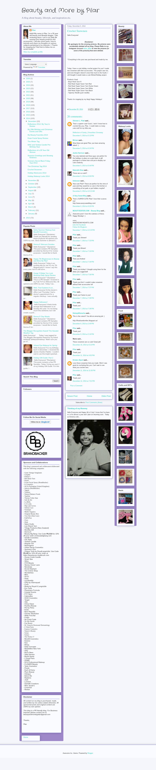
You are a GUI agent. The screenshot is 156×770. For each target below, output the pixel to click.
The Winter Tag (33, 141)
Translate (41, 67)
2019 (28, 102)
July (30, 194)
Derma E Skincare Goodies (44, 244)
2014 (28, 118)
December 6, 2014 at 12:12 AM (84, 191)
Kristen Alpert (78, 360)
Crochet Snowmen (35, 170)
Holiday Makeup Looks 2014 (39, 176)
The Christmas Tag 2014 (37, 166)
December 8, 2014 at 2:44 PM (83, 324)
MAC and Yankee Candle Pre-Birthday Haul (39, 146)
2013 (28, 218)
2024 (28, 85)
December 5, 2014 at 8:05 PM (83, 176)
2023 (28, 88)
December (32, 121)
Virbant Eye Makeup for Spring (45, 345)
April (30, 204)
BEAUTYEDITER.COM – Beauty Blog (86, 211)
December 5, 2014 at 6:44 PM (83, 166)
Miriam (75, 140)
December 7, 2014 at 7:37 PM (83, 287)
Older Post (106, 396)
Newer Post (72, 396)
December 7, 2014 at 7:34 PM (83, 262)
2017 (28, 108)
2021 (28, 95)
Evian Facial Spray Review (38, 138)
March (31, 207)
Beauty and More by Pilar (60, 10)
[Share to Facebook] (96, 109)
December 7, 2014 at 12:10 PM (84, 230)
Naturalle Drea (78, 170)
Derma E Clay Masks (42, 316)
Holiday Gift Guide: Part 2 (43, 358)
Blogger (90, 753)
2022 (28, 92)
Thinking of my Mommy (77, 408)
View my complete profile (33, 52)
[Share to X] (94, 109)
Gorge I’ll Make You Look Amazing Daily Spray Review (45, 274)
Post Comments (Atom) (94, 402)
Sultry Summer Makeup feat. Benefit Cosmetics (45, 231)
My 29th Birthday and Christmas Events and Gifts (40, 130)
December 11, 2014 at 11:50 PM (84, 370)
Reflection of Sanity (80, 132)
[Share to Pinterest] (98, 109)
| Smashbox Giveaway (95, 132)
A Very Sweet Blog (80, 196)
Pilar (74, 235)
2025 (28, 82)
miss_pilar (87, 48)
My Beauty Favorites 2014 (38, 135)
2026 (28, 78)
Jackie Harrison (78, 153)
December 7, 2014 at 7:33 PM (83, 241)
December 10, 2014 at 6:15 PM (84, 345)
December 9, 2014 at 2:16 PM (83, 334)
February (32, 210)
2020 (28, 98)
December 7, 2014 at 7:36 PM (83, 275)
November (32, 180)
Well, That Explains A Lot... (44, 288)
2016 (28, 112)
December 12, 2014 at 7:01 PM (84, 381)
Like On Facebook (79, 225)
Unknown (76, 181)
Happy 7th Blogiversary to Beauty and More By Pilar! (46, 260)
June (30, 197)
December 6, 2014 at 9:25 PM (83, 206)
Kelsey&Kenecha (79, 313)
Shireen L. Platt (78, 121)
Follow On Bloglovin (80, 227)
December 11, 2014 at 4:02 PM (84, 355)
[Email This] (89, 109)
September (32, 187)
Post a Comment (76, 386)
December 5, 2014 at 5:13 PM (83, 135)
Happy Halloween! (41, 302)
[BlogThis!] (91, 109)
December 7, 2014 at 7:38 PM (83, 298)
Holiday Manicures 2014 (37, 173)
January (31, 214)
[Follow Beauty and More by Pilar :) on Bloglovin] (40, 423)
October (31, 184)
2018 (28, 105)
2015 (28, 115)
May (30, 200)
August (31, 190)
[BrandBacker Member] (35, 455)
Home (89, 396)
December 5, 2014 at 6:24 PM (83, 148)
